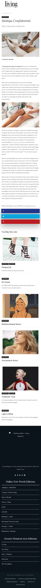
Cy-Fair (4, 544)
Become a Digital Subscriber (27, 578)
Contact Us (31, 581)
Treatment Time (8, 397)
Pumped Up (6, 267)
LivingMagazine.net (29, 206)
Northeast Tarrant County (10, 521)
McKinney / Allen (7, 517)
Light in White (7, 414)
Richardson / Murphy (9, 531)
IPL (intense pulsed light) (18, 142)
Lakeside (4, 512)
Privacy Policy (20, 584)
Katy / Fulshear (7, 554)
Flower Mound (6, 497)
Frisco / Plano (6, 502)
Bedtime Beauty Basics (11, 324)
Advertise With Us (10, 578)
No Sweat (6, 282)
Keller (4, 507)
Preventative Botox (10, 360)
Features (12, 263)
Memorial (5, 559)
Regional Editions (12, 581)
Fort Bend (5, 549)
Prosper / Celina (7, 526)
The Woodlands (7, 564)
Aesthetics (7, 13)
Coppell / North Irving (9, 492)
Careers (22, 581)
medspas (15, 206)
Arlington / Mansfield (9, 487)
